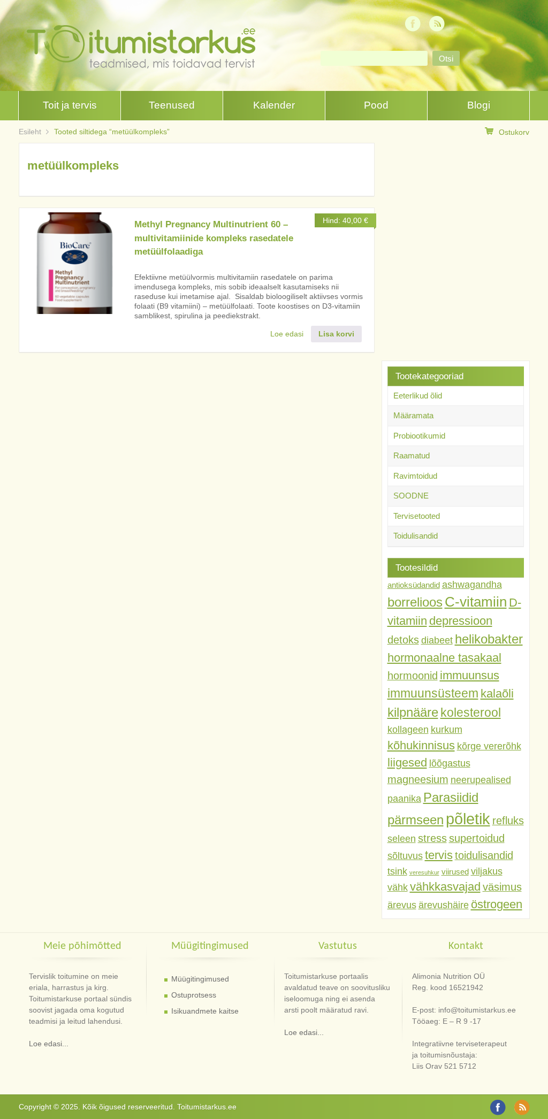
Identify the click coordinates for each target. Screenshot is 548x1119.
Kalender (274, 105)
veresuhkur (424, 872)
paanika (404, 798)
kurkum (446, 729)
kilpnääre (412, 712)
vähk (397, 887)
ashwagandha (472, 584)
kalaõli (497, 693)
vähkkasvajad (445, 886)
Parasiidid (450, 797)
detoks (403, 640)
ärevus (401, 905)
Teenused (172, 105)
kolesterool (470, 712)
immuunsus (469, 675)
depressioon (460, 620)
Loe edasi (286, 333)
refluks (508, 820)
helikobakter (489, 639)
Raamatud (411, 455)
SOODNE (411, 495)
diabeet (437, 640)
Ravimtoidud (415, 475)
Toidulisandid (415, 535)
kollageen (408, 729)
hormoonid (412, 675)
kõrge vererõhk (489, 746)
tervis (439, 855)
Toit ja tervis (70, 105)
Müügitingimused (200, 979)
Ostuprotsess (193, 995)
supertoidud (477, 838)
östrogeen (496, 904)
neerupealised (481, 780)
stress (432, 838)
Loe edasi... (48, 1043)
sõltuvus (405, 855)
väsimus (502, 887)
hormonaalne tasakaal (444, 657)
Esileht (30, 131)
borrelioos (415, 602)
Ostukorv (514, 132)
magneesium (417, 779)
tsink (397, 871)
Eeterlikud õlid (417, 395)
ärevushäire (443, 905)
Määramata (413, 415)
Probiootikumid (419, 435)
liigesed (407, 762)
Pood (376, 105)
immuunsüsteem (432, 693)
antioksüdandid (413, 585)
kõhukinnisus (421, 745)
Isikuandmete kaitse (205, 1011)
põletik (468, 818)
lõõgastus (449, 763)
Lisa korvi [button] (336, 333)
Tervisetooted (416, 515)
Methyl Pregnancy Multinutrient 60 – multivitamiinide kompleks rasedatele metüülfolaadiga (213, 238)
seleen (401, 838)
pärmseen (415, 820)
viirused (455, 872)
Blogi (478, 105)
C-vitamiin (476, 601)
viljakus (487, 871)
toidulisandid (484, 855)
